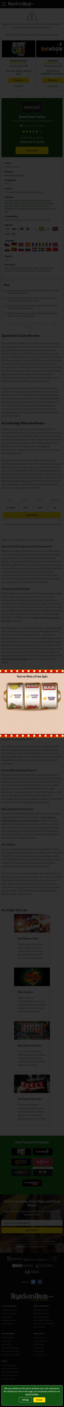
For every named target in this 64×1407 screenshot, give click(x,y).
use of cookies (31, 1394)
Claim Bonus (32, 725)
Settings (25, 1400)
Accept (39, 1400)
